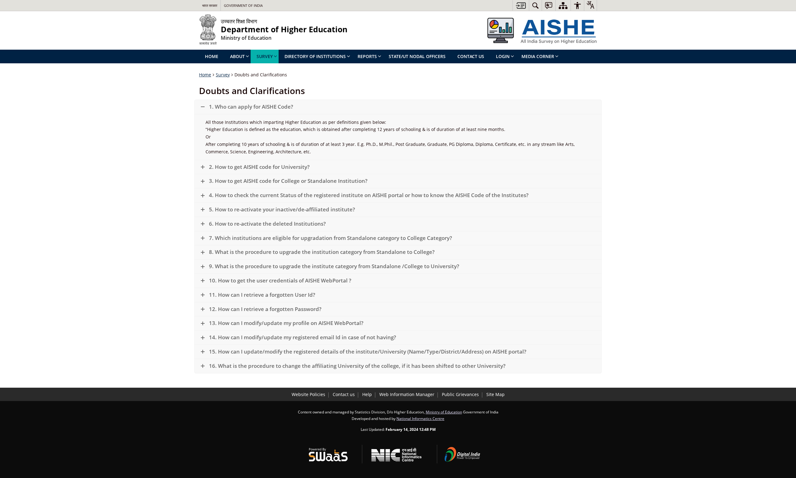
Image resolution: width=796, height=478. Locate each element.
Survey (223, 75)
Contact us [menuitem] (470, 56)
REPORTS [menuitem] (367, 56)
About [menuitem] (237, 56)
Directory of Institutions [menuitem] (315, 56)
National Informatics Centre (420, 418)
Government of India (243, 5)
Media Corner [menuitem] (537, 56)
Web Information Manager (406, 394)
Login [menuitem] (503, 56)
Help (367, 394)
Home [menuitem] (211, 56)
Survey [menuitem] (265, 56)
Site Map (495, 394)
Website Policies (308, 394)
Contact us (344, 394)
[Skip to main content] (520, 5)
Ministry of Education (444, 411)
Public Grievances (460, 394)
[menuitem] (535, 5)
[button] (398, 107)
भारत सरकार (209, 5)
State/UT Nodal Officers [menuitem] (417, 56)
